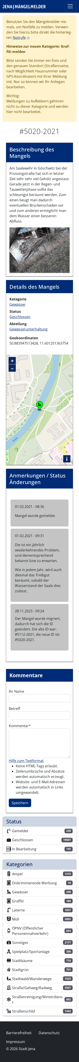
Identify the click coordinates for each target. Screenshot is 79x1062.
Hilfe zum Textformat (26, 760)
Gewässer (17, 304)
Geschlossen (20, 316)
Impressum (15, 1041)
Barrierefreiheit (19, 1032)
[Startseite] (26, 6)
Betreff (14, 708)
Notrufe (21, 37)
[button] (39, 249)
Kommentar (19, 725)
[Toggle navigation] (70, 6)
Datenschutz (49, 1032)
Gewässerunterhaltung (28, 329)
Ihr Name (16, 691)
